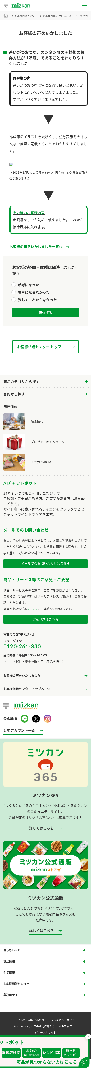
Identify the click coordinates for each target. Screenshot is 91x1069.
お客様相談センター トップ (39, 347)
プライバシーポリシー (64, 1020)
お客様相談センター (26, 16)
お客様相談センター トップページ (26, 689)
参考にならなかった (34, 292)
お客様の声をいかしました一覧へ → (39, 246)
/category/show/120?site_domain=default (45, 381)
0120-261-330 (22, 646)
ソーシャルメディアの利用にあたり (34, 1026)
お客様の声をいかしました (21, 675)
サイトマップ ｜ (67, 1026)
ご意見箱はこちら (45, 619)
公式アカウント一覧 (19, 730)
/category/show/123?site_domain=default (45, 394)
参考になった (28, 285)
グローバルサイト (45, 1032)
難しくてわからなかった (37, 300)
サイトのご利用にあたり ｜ (33, 1020)
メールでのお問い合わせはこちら (45, 563)
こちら (32, 609)
